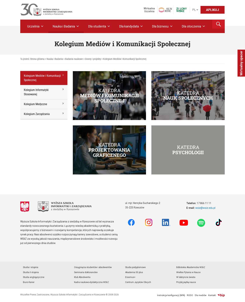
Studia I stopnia (30, 267)
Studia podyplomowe (135, 267)
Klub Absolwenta (82, 277)
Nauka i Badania (64, 26)
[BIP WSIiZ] (221, 295)
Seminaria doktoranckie (86, 272)
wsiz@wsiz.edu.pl (205, 207)
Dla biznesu (160, 26)
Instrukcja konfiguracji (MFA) (171, 295)
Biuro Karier (28, 282)
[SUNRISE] (165, 9)
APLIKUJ (212, 10)
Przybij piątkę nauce (186, 282)
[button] (218, 24)
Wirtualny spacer (241, 63)
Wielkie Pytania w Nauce (188, 272)
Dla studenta (97, 26)
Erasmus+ (130, 277)
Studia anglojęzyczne (33, 277)
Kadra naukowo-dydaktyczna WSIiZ (91, 282)
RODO (190, 295)
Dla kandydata (129, 26)
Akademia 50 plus (134, 272)
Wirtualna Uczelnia (149, 10)
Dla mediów (200, 295)
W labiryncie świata (185, 277)
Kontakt (212, 295)
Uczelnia (33, 26)
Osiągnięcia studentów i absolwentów (93, 267)
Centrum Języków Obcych (138, 282)
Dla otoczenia (191, 26)
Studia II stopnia (31, 272)
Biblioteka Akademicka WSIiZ (190, 267)
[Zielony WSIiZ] (182, 10)
